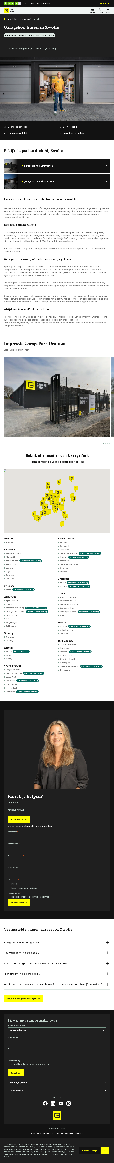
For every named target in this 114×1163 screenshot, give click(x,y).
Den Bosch (22, 681)
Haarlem (74, 557)
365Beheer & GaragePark (53, 1133)
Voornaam (13, 832)
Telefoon (12, 1049)
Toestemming (14, 893)
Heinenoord (65, 648)
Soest (62, 615)
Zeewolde (34, 322)
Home (8, 19)
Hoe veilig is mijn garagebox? (21, 953)
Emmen (9, 542)
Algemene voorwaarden (74, 1133)
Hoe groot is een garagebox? (21, 942)
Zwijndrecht (65, 670)
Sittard (17, 651)
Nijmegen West (12, 615)
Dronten (8, 322)
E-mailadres (13, 868)
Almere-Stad (11, 564)
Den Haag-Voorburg (68, 644)
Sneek (20, 589)
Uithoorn (63, 571)
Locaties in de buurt (22, 19)
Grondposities (35, 1133)
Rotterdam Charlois (68, 655)
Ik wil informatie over (17, 1025)
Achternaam (14, 844)
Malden (9, 604)
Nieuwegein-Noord (68, 608)
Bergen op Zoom (13, 669)
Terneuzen (64, 633)
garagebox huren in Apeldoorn (39, 181)
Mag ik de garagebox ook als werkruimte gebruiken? (35, 963)
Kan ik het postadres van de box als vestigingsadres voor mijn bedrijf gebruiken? (53, 984)
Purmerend (64, 561)
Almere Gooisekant (14, 553)
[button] (63, 500)
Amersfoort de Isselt (68, 601)
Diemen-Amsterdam (80, 553)
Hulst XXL (75, 626)
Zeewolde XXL (11, 579)
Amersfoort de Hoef (68, 597)
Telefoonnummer (16, 856)
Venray (9, 659)
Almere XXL (10, 557)
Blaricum (64, 542)
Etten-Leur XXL (12, 684)
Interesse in (13, 880)
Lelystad (9, 571)
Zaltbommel (11, 626)
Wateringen (65, 662)
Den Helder (64, 550)
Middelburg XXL (66, 630)
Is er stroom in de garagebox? (22, 974)
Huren (14, 884)
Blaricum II (64, 546)
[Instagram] (68, 1103)
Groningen (10, 637)
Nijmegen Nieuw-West (26, 611)
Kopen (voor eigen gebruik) (24, 888)
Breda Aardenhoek (24, 673)
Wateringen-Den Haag (81, 666)
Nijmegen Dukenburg (26, 608)
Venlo (8, 655)
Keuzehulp (105, 3)
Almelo (16, 322)
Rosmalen (21, 691)
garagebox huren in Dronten (38, 166)
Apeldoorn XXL (12, 600)
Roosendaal (11, 688)
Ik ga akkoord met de (31, 897)
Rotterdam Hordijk (67, 659)
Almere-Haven (23, 560)
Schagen (64, 568)
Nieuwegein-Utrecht (79, 611)
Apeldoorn (47, 322)
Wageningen (11, 622)
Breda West (11, 677)
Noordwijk (75, 652)
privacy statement (41, 896)
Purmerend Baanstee (69, 564)
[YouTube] (61, 1103)
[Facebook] (45, 1103)
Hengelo (24, 322)
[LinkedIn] (53, 1103)
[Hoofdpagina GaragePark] (10, 10)
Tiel (7, 619)
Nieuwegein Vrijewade (69, 604)
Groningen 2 (11, 640)
